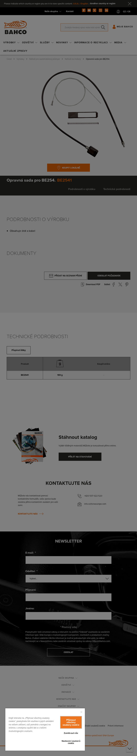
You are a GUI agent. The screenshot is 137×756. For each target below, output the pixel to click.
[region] (45, 729)
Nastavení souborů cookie (71, 742)
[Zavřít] (81, 712)
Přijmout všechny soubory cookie (71, 722)
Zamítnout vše (71, 733)
